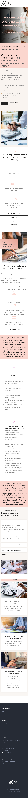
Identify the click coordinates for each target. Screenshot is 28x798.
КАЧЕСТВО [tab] (14, 224)
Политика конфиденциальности (9, 730)
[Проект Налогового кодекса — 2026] (14, 590)
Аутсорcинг (5, 723)
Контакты (4, 714)
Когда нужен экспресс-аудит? (11, 544)
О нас (3, 711)
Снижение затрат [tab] (14, 213)
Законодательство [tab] (14, 221)
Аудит (3, 726)
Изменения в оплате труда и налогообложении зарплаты (14, 637)
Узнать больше (7, 554)
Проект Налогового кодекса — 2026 (14, 602)
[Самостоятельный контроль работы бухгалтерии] (14, 660)
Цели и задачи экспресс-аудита (11, 550)
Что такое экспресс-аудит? (10, 522)
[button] (4, 103)
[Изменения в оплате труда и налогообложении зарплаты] (14, 625)
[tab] (14, 522)
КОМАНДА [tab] (14, 217)
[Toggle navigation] (26, 3)
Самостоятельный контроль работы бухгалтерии (14, 672)
